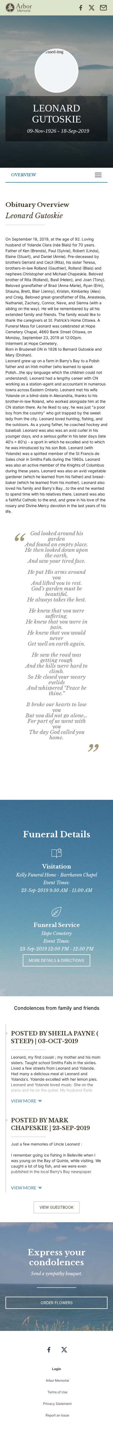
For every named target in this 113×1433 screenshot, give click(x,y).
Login (56, 1369)
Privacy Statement (57, 1404)
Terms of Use (57, 1392)
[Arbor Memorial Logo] (18, 7)
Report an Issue (57, 1415)
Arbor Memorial (57, 1380)
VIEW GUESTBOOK (56, 1207)
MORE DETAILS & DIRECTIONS (56, 960)
